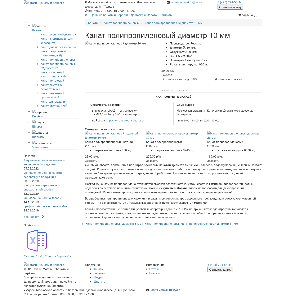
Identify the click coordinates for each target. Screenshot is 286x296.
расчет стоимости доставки (126, 120)
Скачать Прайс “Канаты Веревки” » (48, 256)
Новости (155, 273)
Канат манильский (53, 76)
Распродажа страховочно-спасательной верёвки (42, 187)
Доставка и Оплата (144, 15)
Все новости (32, 216)
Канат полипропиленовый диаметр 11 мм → (211, 223)
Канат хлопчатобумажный (58, 34)
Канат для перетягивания (58, 47)
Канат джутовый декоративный (52, 86)
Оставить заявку (230, 7)
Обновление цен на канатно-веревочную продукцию (44, 174)
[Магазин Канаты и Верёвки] (51, 2)
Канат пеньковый (52, 80)
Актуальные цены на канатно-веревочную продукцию (44, 162)
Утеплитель (40, 147)
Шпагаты (38, 136)
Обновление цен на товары (43, 198)
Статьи (154, 269)
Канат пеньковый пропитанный (52, 95)
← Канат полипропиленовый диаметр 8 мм (112, 223)
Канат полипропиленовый (58, 59)
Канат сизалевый (52, 72)
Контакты (166, 15)
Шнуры (37, 126)
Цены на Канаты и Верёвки (109, 15)
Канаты (37, 30)
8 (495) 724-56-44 (230, 2)
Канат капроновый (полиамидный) (53, 53)
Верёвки (38, 116)
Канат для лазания (54, 101)
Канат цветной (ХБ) (54, 105)
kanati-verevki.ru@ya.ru (186, 2)
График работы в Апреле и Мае (45, 206)
